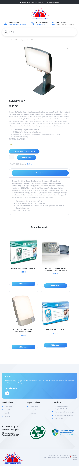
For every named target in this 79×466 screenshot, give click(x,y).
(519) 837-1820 (40, 24)
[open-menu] (73, 32)
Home (13, 40)
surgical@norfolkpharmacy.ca (18, 24)
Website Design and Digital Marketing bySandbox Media (60, 458)
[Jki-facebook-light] (7, 393)
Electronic (19, 40)
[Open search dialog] (6, 32)
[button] (67, 48)
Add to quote (26, 157)
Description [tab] (40, 173)
